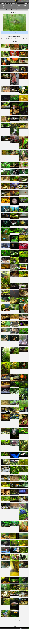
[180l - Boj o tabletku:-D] (5, 268)
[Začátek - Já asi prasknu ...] (23, 351)
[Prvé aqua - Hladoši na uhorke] (5, 188)
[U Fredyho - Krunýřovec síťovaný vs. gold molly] (14, 380)
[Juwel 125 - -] (5, 527)
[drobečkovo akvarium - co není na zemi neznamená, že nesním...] (23, 464)
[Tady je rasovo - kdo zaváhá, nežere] (5, 560)
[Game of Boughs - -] (5, 583)
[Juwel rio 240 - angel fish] (14, 386)
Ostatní (25, 7)
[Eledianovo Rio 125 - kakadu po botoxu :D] (5, 255)
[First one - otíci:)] (14, 288)
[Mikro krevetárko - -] (5, 405)
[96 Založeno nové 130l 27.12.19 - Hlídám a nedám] (23, 387)
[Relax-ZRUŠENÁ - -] (14, 270)
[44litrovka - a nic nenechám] (14, 225)
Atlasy (11, 5)
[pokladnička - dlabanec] (14, 340)
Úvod (4, 5)
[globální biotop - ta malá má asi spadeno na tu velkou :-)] (23, 546)
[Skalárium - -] (5, 288)
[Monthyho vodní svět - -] (14, 167)
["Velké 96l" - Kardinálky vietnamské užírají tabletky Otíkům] (14, 501)
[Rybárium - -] (23, 174)
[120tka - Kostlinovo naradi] (5, 195)
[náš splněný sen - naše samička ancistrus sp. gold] (23, 433)
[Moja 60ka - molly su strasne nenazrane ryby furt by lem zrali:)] (14, 616)
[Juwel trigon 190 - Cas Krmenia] (14, 494)
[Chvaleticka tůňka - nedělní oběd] (14, 218)
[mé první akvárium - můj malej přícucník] (14, 326)
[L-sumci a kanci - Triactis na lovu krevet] (14, 576)
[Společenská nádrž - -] (5, 263)
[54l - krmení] (14, 393)
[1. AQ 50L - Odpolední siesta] (5, 108)
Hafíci (4, 1)
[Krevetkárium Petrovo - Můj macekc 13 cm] (5, 546)
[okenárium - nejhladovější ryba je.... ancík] (5, 180)
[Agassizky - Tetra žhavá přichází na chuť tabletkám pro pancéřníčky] (14, 480)
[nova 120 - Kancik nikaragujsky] (5, 539)
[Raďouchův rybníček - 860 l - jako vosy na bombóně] (23, 56)
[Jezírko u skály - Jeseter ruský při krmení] (14, 84)
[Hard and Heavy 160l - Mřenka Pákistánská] (14, 546)
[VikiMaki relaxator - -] (23, 406)
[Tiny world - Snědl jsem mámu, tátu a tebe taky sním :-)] (14, 309)
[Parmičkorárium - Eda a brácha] (23, 160)
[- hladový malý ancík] (5, 597)
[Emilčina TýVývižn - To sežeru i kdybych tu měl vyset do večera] (14, 211)
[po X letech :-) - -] (5, 379)
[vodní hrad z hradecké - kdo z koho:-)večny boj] (5, 500)
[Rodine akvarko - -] (23, 567)
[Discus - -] (5, 71)
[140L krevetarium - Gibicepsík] (14, 438)
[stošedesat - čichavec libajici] (14, 609)
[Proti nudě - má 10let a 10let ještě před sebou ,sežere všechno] (23, 502)
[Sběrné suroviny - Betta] (5, 241)
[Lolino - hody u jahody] (23, 63)
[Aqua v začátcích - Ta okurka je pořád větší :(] (5, 326)
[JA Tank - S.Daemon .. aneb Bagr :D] (14, 276)
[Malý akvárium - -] (14, 538)
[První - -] (5, 167)
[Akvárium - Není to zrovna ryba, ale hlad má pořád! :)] (23, 269)
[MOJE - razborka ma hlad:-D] (23, 590)
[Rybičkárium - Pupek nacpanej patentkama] (23, 552)
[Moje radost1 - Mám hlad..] (5, 590)
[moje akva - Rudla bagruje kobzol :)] (23, 188)
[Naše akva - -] (14, 487)
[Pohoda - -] (5, 464)
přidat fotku (25, 38)
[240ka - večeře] (23, 456)
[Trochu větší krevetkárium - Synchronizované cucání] (23, 539)
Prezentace (11, 7)
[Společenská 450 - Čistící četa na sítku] (5, 64)
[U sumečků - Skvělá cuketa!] (23, 94)
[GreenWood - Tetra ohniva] (23, 194)
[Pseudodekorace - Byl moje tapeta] (23, 380)
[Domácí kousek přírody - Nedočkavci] (23, 368)
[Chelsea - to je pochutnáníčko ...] (5, 553)
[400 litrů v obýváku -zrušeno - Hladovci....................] (14, 63)
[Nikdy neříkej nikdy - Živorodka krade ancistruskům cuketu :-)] (14, 256)
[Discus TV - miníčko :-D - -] (23, 532)
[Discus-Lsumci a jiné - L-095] (14, 155)
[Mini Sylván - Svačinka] (5, 78)
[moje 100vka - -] (14, 71)
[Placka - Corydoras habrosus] (5, 445)
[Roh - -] (14, 263)
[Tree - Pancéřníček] (5, 509)
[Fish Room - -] (5, 340)
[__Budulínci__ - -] (14, 464)
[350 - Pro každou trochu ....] (23, 129)
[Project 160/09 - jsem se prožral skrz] (5, 47)
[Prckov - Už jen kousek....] (14, 318)
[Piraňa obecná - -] (14, 509)
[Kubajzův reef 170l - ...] (14, 457)
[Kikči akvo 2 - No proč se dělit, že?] (5, 433)
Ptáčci (13, 1)
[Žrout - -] (14, 135)
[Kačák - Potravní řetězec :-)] (23, 604)
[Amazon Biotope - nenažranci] (23, 120)
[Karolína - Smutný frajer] (5, 616)
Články (18, 5)
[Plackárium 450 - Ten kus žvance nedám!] (5, 567)
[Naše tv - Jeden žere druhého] (5, 127)
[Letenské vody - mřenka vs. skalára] (23, 240)
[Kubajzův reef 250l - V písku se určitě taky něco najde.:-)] (5, 393)
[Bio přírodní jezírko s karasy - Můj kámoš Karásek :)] (14, 142)
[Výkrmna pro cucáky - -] (23, 211)
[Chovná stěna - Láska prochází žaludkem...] (23, 71)
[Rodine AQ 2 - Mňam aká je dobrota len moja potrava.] (23, 583)
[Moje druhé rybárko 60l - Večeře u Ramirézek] (23, 167)
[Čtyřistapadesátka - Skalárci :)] (5, 604)
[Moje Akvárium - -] (14, 525)
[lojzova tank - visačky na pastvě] (23, 148)
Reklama (14, 628)
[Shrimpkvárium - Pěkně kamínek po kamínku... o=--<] (23, 426)
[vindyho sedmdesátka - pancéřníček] (5, 247)
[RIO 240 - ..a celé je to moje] (5, 140)
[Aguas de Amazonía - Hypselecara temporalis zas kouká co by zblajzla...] (23, 262)
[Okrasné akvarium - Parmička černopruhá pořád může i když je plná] (14, 368)
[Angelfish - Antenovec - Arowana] (5, 211)
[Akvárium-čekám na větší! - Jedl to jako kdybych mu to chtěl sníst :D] (23, 101)
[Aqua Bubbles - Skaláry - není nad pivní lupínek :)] (23, 114)
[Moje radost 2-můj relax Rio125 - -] (5, 361)
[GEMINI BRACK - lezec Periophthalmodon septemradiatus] (14, 174)
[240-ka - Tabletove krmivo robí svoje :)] (23, 276)
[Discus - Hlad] (23, 312)
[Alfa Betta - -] (14, 353)
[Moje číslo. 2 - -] (14, 296)
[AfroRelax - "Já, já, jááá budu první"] (14, 188)
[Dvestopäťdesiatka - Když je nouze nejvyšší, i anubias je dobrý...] (14, 473)
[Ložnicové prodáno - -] (14, 560)
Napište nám (18, 628)
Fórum (18, 7)
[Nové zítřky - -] (23, 325)
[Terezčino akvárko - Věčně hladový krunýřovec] (5, 122)
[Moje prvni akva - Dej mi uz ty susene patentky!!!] (23, 411)
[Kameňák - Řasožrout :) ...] (14, 589)
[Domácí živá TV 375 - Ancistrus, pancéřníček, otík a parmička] (5, 319)
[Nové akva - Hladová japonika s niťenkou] (23, 480)
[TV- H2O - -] (5, 174)
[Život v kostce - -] (23, 520)
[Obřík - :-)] (14, 413)
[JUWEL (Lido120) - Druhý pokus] (14, 242)
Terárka (26, 1)
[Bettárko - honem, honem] (14, 553)
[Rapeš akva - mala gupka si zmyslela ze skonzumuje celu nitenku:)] (5, 310)
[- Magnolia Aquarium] (14, 583)
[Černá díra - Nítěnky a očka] (23, 78)
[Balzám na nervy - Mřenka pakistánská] (5, 302)
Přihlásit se (26, 3)
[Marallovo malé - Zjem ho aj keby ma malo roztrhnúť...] (14, 232)
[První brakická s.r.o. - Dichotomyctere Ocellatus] (5, 471)
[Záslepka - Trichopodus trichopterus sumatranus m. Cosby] (23, 202)
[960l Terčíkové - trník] (23, 296)
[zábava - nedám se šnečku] (14, 180)
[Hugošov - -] (5, 154)
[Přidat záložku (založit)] (0, 628)
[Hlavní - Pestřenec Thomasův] (23, 596)
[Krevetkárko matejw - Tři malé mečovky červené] (5, 420)
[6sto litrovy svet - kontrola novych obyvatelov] (14, 303)
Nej (3, 7)
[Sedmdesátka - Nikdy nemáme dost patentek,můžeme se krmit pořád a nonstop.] (14, 595)
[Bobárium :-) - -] (5, 100)
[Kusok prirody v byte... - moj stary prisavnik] (14, 91)
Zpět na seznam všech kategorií (14, 620)
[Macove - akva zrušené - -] (5, 227)
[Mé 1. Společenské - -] (5, 296)
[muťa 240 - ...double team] (23, 181)
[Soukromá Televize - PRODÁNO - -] (23, 487)
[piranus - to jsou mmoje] (5, 91)
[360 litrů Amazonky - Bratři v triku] (5, 373)
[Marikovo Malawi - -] (23, 217)
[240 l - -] (14, 115)
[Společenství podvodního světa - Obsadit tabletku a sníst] (5, 282)
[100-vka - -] (5, 486)
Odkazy (2, 9)
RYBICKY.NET (3, 3)
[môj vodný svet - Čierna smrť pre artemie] (23, 560)
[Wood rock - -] (23, 225)
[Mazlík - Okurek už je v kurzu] (5, 413)
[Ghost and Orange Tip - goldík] (5, 480)
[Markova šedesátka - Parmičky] (23, 234)
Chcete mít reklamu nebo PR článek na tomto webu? (12, 625)
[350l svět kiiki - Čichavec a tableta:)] (23, 319)
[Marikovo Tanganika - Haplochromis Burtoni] (5, 332)
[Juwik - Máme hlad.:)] (23, 256)
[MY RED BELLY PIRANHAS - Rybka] (14, 445)
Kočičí (8, 1)
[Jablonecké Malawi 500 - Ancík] (5, 387)
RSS (12, 628)
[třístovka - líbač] (5, 456)
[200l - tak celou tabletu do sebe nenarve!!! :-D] (23, 471)
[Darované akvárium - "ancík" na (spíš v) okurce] (5, 56)
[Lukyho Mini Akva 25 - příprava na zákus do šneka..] (14, 120)
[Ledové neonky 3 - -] (23, 249)
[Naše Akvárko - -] (23, 493)
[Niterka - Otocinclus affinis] (14, 404)
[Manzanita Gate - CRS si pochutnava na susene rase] (14, 196)
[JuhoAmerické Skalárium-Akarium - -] (5, 494)
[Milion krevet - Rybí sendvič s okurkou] (5, 203)
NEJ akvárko (7, 9)
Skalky (22, 1)
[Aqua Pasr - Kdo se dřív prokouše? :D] (23, 289)
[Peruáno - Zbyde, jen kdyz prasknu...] (14, 49)
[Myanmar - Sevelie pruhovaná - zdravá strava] (23, 399)
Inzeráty (25, 5)
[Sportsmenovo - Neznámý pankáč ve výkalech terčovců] (14, 204)
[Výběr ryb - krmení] (23, 345)
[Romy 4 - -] (14, 55)
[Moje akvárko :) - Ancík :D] (14, 333)
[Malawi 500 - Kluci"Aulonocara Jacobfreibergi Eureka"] (5, 218)
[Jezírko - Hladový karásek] (23, 303)
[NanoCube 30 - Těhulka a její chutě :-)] (23, 333)
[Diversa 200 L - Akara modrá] (14, 418)
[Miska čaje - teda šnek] (14, 248)
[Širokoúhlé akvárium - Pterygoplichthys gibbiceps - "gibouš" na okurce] (23, 49)
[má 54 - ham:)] (23, 450)
